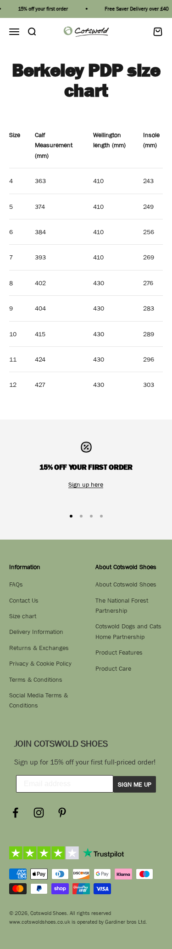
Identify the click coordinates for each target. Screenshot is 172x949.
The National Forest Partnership (121, 605)
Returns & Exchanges (39, 647)
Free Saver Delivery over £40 (135, 9)
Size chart (22, 616)
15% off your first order (42, 9)
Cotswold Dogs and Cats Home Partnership (128, 631)
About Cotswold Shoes (125, 584)
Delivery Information (36, 631)
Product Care (113, 668)
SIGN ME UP (134, 784)
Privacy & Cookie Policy (40, 663)
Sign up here (85, 484)
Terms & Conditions (35, 679)
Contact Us (24, 600)
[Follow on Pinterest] (62, 812)
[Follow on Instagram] (39, 812)
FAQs (16, 584)
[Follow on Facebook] (15, 812)
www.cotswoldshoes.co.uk (39, 922)
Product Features (119, 652)
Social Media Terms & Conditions (38, 700)
